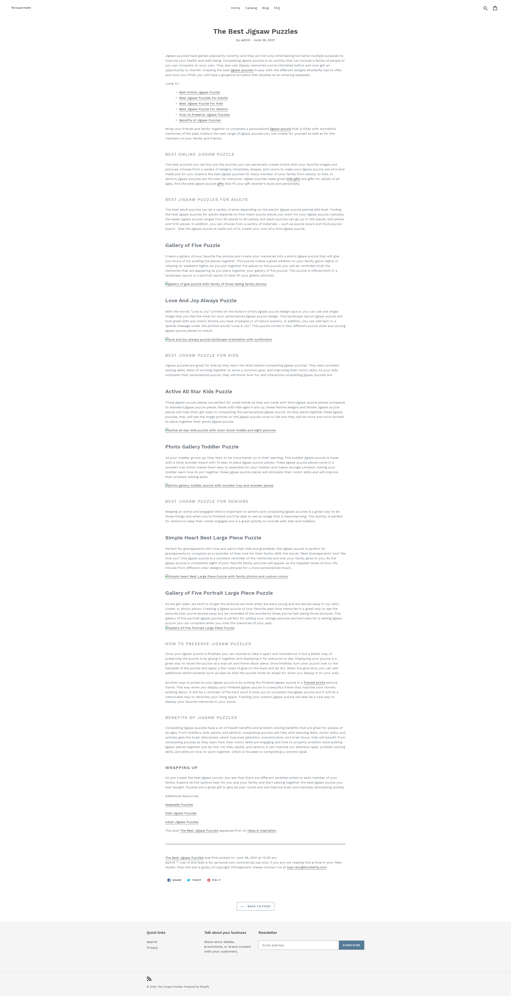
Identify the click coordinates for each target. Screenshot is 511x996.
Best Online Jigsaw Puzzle (199, 92)
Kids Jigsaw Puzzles (180, 813)
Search (152, 942)
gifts (220, 184)
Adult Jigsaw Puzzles (181, 822)
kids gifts (293, 179)
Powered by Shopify (196, 986)
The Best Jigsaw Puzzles (199, 830)
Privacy (152, 948)
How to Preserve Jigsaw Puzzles (204, 114)
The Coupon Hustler (170, 986)
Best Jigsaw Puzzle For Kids (201, 103)
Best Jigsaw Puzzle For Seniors (203, 109)
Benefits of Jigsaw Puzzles (200, 120)
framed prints (314, 682)
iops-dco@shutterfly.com (307, 867)
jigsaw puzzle (280, 129)
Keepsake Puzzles (179, 804)
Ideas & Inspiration (261, 830)
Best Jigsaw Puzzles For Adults (203, 98)
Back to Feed (259, 906)
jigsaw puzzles (242, 70)
